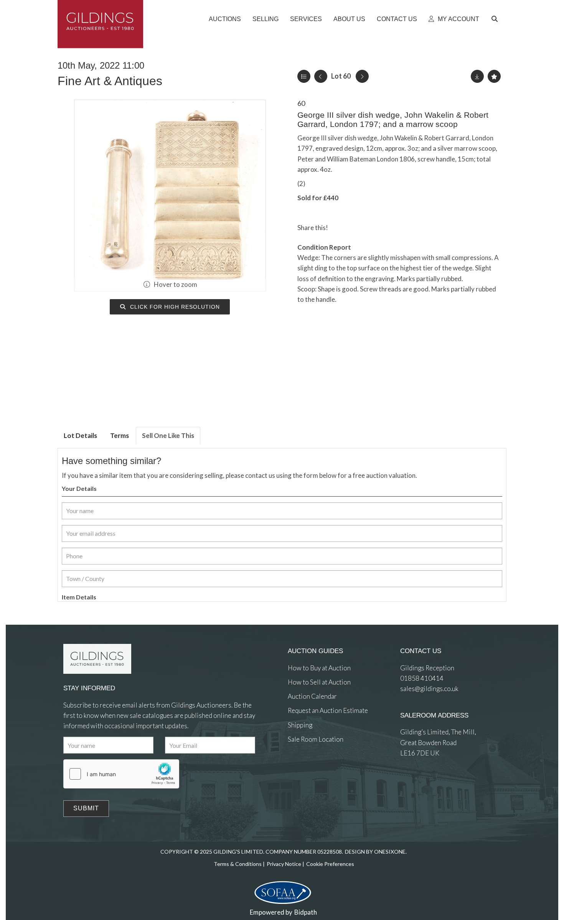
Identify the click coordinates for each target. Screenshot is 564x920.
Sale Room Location (315, 739)
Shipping (300, 725)
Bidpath (305, 912)
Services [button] (306, 19)
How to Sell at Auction (319, 682)
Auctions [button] (225, 19)
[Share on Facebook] (340, 228)
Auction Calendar (312, 696)
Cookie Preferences (330, 864)
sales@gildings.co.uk (429, 689)
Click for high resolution (174, 307)
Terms (119, 435)
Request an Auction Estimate (328, 710)
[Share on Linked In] (356, 228)
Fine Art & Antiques (110, 81)
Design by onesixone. (376, 851)
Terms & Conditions (238, 864)
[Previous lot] (320, 76)
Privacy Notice (284, 864)
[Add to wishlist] (494, 76)
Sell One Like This (168, 435)
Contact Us (397, 19)
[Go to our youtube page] (326, 767)
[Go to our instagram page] (371, 228)
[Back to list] (303, 76)
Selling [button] (265, 19)
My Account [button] (457, 19)
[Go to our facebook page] (295, 767)
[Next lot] (362, 76)
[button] (495, 19)
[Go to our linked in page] (310, 767)
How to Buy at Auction (319, 668)
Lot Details (80, 435)
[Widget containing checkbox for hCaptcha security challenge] (121, 773)
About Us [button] (349, 19)
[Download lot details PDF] (477, 76)
